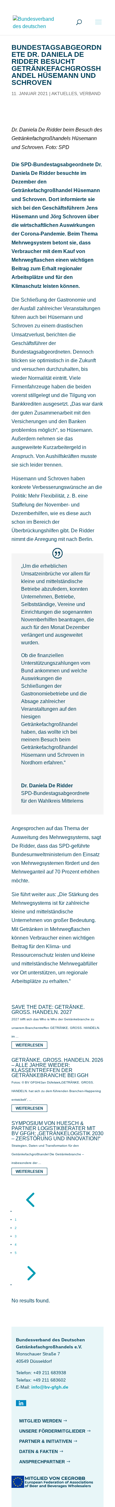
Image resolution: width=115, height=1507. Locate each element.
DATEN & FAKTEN (38, 1451)
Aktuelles (64, 93)
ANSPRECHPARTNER (42, 1461)
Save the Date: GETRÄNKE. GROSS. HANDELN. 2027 (48, 1009)
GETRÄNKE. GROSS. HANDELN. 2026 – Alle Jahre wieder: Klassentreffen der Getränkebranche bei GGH (57, 1067)
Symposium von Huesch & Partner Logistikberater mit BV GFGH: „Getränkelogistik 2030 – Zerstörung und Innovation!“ (57, 1131)
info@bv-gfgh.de (49, 1387)
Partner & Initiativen (45, 1441)
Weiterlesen (29, 1045)
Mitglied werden (40, 1420)
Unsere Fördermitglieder (52, 1431)
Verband (90, 93)
